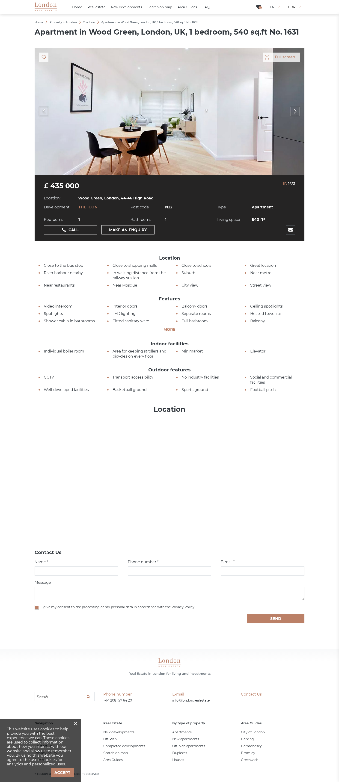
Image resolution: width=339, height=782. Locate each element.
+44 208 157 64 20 (117, 700)
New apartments (185, 739)
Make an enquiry (128, 230)
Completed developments (124, 746)
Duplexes (179, 753)
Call (73, 230)
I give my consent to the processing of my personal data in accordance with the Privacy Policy (118, 607)
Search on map (115, 753)
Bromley (248, 753)
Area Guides (113, 760)
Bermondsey (251, 746)
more (169, 329)
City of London (253, 732)
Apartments (182, 732)
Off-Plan (110, 739)
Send (275, 618)
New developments (118, 732)
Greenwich (249, 760)
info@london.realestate (191, 700)
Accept (62, 772)
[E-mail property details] (290, 229)
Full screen (285, 57)
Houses (178, 760)
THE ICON (88, 207)
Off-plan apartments (188, 746)
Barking (247, 739)
